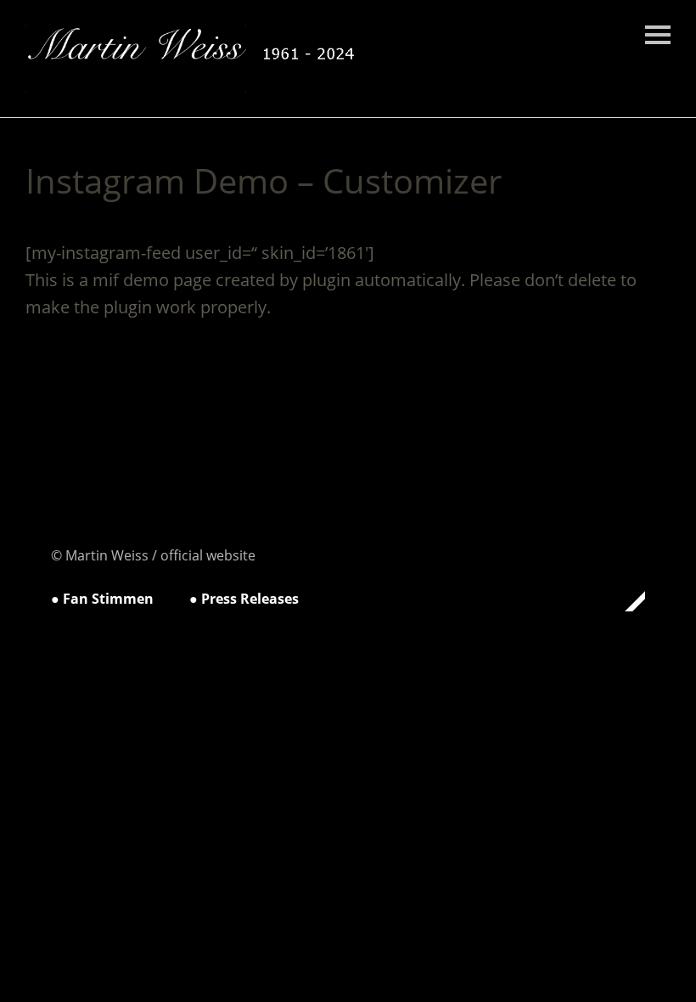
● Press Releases (244, 598)
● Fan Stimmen (102, 598)
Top (627, 601)
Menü (658, 34)
